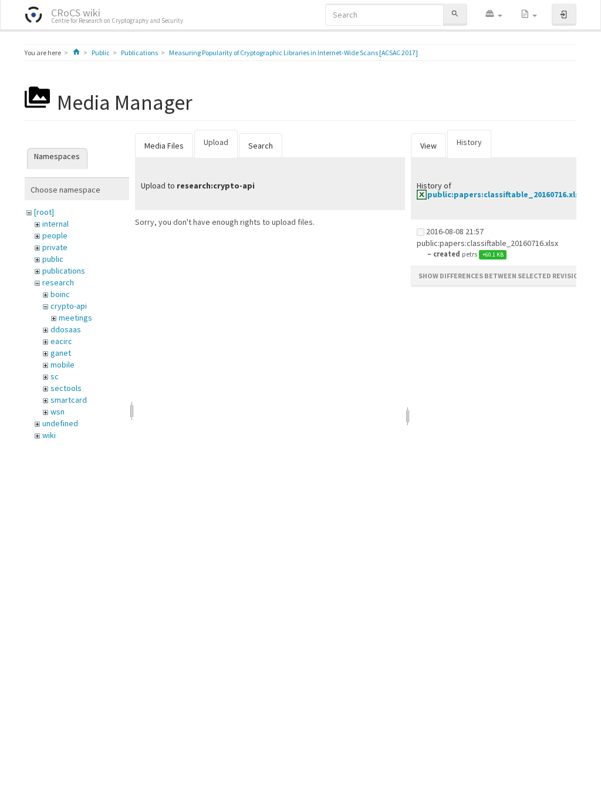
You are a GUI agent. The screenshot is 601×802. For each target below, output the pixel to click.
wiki (49, 435)
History (469, 142)
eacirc (61, 341)
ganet (60, 353)
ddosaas (65, 329)
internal (55, 223)
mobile (62, 364)
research (58, 282)
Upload (216, 142)
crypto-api (68, 306)
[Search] (455, 14)
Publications (139, 52)
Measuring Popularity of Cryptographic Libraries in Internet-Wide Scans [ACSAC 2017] (293, 52)
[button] (493, 14)
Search (260, 145)
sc (54, 376)
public (52, 259)
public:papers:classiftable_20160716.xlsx (505, 194)
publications (63, 270)
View (428, 145)
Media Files (164, 145)
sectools (66, 388)
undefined (60, 423)
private (54, 247)
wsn (57, 411)
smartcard (68, 400)
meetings (75, 317)
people (54, 235)
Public (101, 52)
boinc (60, 294)
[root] (44, 212)
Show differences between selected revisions (503, 275)
